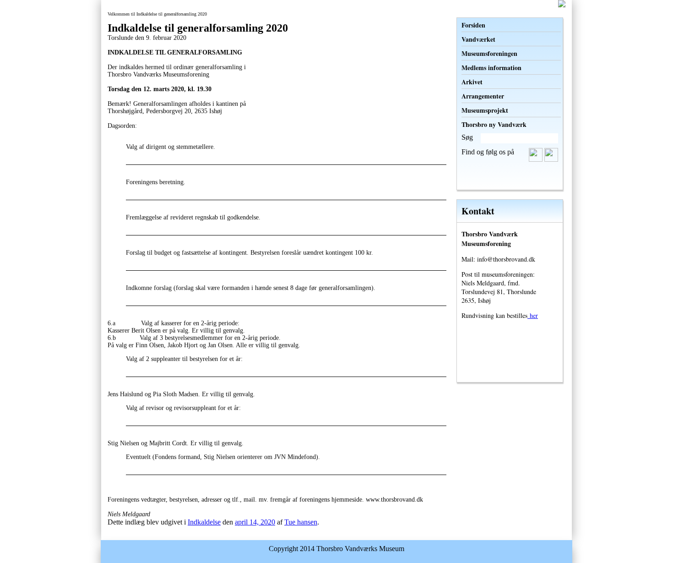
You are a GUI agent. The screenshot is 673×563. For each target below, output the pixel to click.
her (532, 315)
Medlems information (491, 67)
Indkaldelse (204, 522)
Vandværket (478, 39)
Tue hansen (300, 522)
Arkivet (472, 82)
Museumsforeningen (489, 53)
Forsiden (473, 25)
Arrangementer (482, 96)
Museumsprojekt (484, 110)
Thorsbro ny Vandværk (493, 124)
